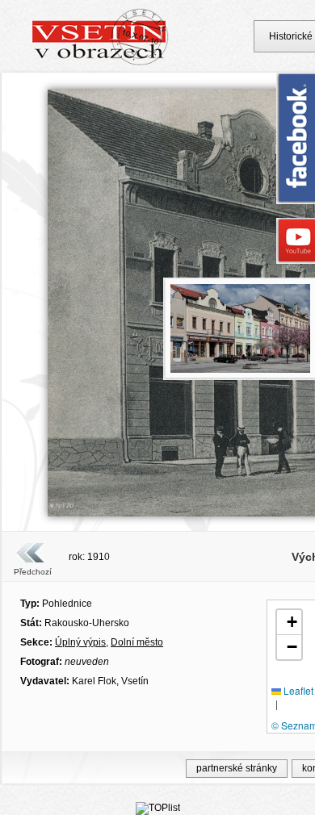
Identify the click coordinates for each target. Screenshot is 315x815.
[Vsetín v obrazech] (100, 63)
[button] (289, 622)
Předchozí (33, 571)
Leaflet (297, 690)
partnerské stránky (236, 768)
